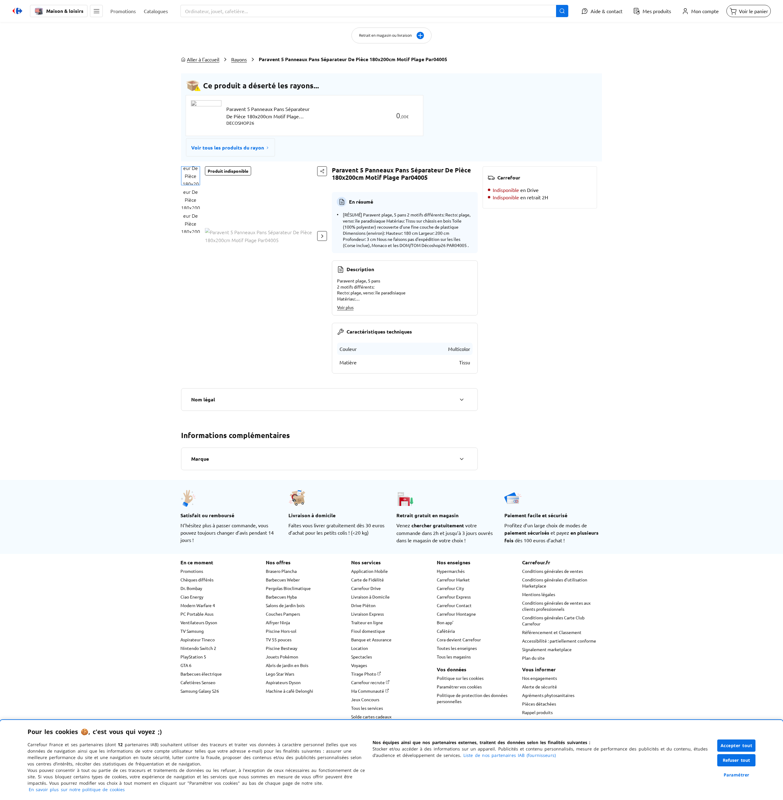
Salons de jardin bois (285, 605)
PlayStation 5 (193, 656)
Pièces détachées (539, 703)
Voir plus (345, 307)
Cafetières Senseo (197, 682)
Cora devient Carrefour (459, 639)
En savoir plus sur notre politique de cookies (77, 789)
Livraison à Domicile (370, 596)
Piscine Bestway (281, 648)
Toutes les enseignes (457, 648)
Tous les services (367, 708)
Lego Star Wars (280, 673)
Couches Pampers (283, 614)
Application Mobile (369, 571)
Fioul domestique (368, 631)
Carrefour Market (453, 579)
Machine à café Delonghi (289, 691)
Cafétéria (446, 631)
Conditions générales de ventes (552, 571)
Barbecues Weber (283, 579)
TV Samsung (192, 631)
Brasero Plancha (281, 571)
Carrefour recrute (368, 682)
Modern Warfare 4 (197, 605)
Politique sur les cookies (460, 678)
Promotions (191, 571)
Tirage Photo (364, 673)
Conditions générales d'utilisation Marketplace (554, 582)
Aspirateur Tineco (197, 639)
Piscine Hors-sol (281, 631)
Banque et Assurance (371, 639)
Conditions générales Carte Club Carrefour (553, 620)
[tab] (190, 175)
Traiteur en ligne (367, 622)
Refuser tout (736, 760)
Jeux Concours (365, 699)
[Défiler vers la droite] (322, 236)
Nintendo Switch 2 (198, 648)
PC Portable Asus (196, 614)
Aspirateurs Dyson (283, 682)
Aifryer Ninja (278, 622)
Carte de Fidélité (367, 579)
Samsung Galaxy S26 (199, 691)
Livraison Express (367, 614)
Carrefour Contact (454, 605)
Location (359, 648)
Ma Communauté (368, 691)
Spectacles (361, 656)
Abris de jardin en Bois (287, 665)
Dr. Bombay (191, 588)
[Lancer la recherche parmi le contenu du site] (562, 11)
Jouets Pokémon (282, 656)
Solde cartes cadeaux (371, 716)
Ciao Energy (191, 596)
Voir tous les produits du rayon (227, 147)
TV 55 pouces (278, 639)
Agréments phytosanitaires (548, 695)
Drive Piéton (363, 605)
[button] (96, 11)
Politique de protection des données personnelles (472, 698)
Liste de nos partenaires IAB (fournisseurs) (509, 755)
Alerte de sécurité (539, 686)
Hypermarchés (451, 571)
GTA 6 (185, 665)
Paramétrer (736, 775)
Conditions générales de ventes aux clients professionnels (556, 606)
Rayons (239, 59)
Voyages (359, 665)
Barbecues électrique (201, 673)
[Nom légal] (461, 399)
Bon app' (445, 622)
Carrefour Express (454, 596)
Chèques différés (196, 579)
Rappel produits (537, 712)
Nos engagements (539, 678)
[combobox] (374, 11)
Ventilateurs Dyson (198, 622)
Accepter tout (736, 745)
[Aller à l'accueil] (17, 11)
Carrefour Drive (366, 588)
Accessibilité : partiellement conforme (559, 640)
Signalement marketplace (547, 649)
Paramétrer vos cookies (459, 686)
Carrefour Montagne (456, 614)
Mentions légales (538, 594)
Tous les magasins (454, 656)
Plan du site (533, 658)
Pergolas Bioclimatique (288, 588)
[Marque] (461, 459)
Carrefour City (450, 588)
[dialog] (391, 760)
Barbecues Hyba (281, 596)
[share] (322, 171)
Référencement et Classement (551, 632)
